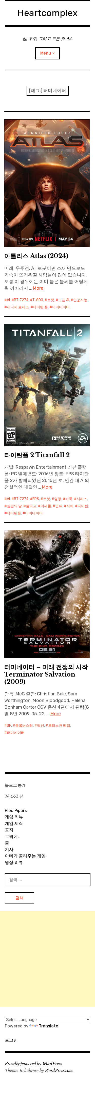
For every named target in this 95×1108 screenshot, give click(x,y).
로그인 (11, 1040)
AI (8, 300)
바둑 (68, 499)
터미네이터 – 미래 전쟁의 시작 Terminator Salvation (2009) (46, 674)
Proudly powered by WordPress (33, 1063)
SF (9, 725)
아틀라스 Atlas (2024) (36, 256)
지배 (69, 506)
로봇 (50, 300)
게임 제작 (14, 823)
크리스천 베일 (59, 725)
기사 (9, 849)
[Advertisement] (47, 959)
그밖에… (13, 836)
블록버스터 (24, 725)
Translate (48, 1025)
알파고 (31, 506)
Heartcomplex (47, 12)
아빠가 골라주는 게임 (25, 855)
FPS (35, 499)
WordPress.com (59, 1070)
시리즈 (82, 499)
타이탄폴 (14, 513)
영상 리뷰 (14, 862)
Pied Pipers (16, 810)
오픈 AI (63, 300)
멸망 (57, 499)
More (38, 288)
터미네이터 (61, 307)
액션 (40, 725)
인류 (58, 506)
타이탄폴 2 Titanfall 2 (37, 455)
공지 (9, 829)
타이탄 (83, 506)
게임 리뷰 (14, 816)
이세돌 (46, 506)
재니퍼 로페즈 (18, 307)
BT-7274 (21, 300)
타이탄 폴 (40, 307)
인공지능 (80, 300)
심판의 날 (14, 506)
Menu (45, 53)
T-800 (37, 300)
